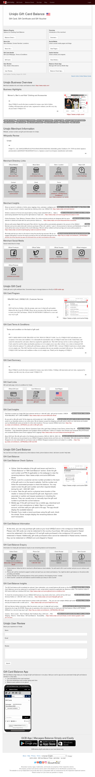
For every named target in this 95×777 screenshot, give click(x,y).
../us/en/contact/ (13, 193)
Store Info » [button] (8, 49)
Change (70, 756)
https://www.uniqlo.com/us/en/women (63, 209)
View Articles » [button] (54, 60)
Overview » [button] (53, 37)
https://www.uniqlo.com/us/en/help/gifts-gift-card (49, 597)
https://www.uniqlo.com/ (42, 85)
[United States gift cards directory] (48, 13)
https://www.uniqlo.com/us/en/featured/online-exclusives (60, 220)
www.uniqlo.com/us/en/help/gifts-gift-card (13, 401)
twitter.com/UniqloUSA (36, 258)
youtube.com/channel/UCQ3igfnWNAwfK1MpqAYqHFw (65, 258)
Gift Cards (19, 2)
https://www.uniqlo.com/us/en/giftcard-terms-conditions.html (47, 591)
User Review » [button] (9, 71)
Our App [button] (39, 2)
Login (89, 2)
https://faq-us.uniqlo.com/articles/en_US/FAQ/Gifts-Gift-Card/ (46, 610)
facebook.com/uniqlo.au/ (13, 258)
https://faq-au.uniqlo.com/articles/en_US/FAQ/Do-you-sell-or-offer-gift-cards (38, 424)
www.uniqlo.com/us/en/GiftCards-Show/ (13, 563)
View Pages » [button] (54, 49)
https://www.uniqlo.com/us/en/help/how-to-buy (44, 602)
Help (28, 756)
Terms (38, 756)
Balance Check (29, 2)
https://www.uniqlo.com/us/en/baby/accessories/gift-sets (58, 432)
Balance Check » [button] (10, 37)
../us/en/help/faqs (82, 176)
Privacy (33, 756)
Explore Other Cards (59, 400)
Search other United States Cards (81, 76)
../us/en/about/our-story (36, 176)
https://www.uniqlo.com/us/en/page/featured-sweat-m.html (62, 215)
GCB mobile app (59, 289)
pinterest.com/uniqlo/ (13, 276)
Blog (45, 2)
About (24, 756)
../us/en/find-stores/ (59, 176)
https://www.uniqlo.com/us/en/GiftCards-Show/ (42, 415)
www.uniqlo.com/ (13, 176)
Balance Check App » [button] (56, 71)
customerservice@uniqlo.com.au (36, 193)
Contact (52, 2)
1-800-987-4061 (36, 563)
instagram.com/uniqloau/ (81, 258)
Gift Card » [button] (8, 60)
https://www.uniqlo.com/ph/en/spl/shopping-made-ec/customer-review (25, 230)
